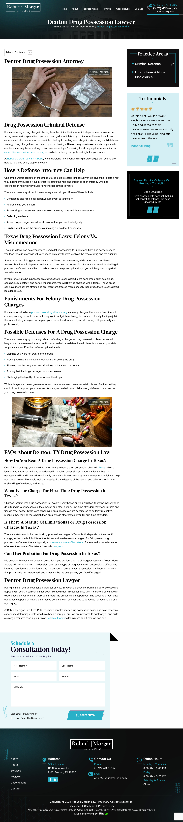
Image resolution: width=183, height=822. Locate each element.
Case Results (123, 9)
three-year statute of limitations (66, 542)
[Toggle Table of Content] (28, 52)
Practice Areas (90, 9)
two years (58, 546)
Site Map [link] (89, 806)
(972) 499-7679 (165, 8)
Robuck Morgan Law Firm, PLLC (25, 158)
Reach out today (56, 618)
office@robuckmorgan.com (110, 778)
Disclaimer (16, 714)
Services (16, 770)
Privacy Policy (30, 714)
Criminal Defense (148, 64)
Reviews (107, 9)
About (75, 9)
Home (64, 9)
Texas (102, 467)
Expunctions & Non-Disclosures (150, 74)
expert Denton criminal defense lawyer (25, 152)
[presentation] (150, 159)
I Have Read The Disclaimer (29, 718)
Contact (139, 9)
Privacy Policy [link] (106, 806)
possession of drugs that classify (49, 312)
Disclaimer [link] (75, 806)
